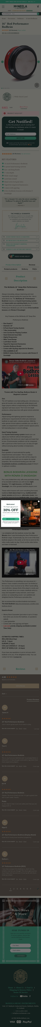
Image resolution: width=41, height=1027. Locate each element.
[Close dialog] (39, 501)
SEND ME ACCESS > (10, 519)
